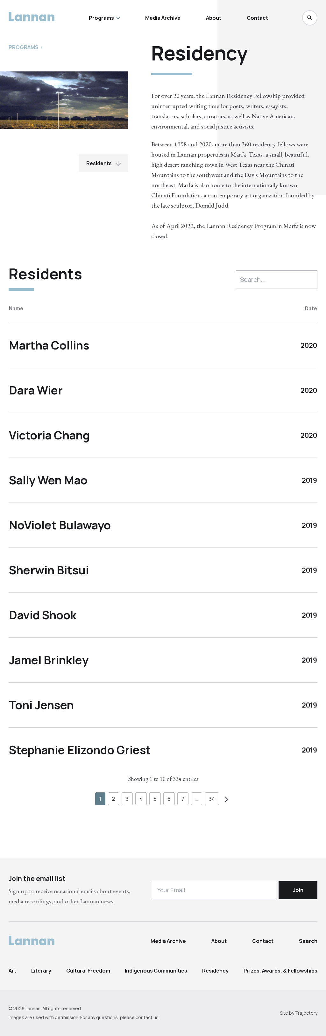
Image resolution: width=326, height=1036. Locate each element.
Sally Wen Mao (48, 480)
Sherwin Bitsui (49, 570)
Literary (41, 970)
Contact (257, 17)
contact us (147, 1017)
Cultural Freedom (88, 970)
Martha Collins (49, 345)
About (213, 17)
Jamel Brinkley (49, 660)
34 (212, 798)
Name (16, 308)
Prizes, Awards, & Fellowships (280, 970)
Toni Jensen (41, 705)
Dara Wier (36, 390)
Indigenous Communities (156, 970)
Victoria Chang (49, 435)
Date (311, 308)
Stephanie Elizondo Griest (80, 750)
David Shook (42, 615)
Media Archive (163, 17)
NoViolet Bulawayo (60, 525)
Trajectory (306, 1013)
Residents (99, 163)
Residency (215, 970)
